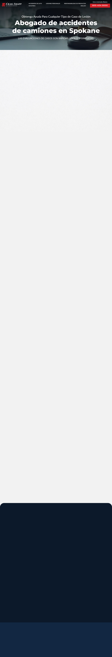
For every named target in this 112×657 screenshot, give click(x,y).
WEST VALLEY (53, 605)
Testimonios (59, 637)
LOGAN (27, 588)
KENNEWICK (30, 572)
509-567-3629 (28, 585)
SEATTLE (50, 555)
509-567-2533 (50, 550)
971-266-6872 (6, 585)
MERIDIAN (29, 539)
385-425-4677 (28, 599)
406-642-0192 (93, 568)
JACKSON (72, 555)
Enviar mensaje (87, 114)
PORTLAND (7, 572)
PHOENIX (94, 572)
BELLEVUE (94, 588)
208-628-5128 (6, 568)
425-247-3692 (93, 601)
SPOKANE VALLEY (55, 539)
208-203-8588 (28, 550)
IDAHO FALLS (52, 588)
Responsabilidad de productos (75, 3)
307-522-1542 (72, 568)
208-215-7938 (50, 585)
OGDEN (6, 588)
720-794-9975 (72, 585)
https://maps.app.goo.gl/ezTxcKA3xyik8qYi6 (80, 601)
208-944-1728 (50, 599)
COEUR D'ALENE (54, 572)
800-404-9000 (100, 6)
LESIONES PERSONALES (53, 3)
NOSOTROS (32, 6)
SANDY (5, 539)
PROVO (93, 539)
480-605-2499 (93, 583)
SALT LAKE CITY (75, 539)
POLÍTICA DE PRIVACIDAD (51, 646)
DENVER (72, 572)
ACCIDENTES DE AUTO (35, 3)
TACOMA (72, 588)
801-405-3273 (72, 552)
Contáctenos (53, 641)
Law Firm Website (85, 646)
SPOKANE (29, 555)
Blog (42, 641)
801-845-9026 (6, 552)
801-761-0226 (50, 616)
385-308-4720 (93, 552)
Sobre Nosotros (44, 637)
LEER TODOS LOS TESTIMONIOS (88, 186)
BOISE (5, 555)
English (83, 6)
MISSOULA (94, 555)
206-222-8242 (50, 568)
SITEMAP (63, 649)
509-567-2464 (28, 568)
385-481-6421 (6, 599)
